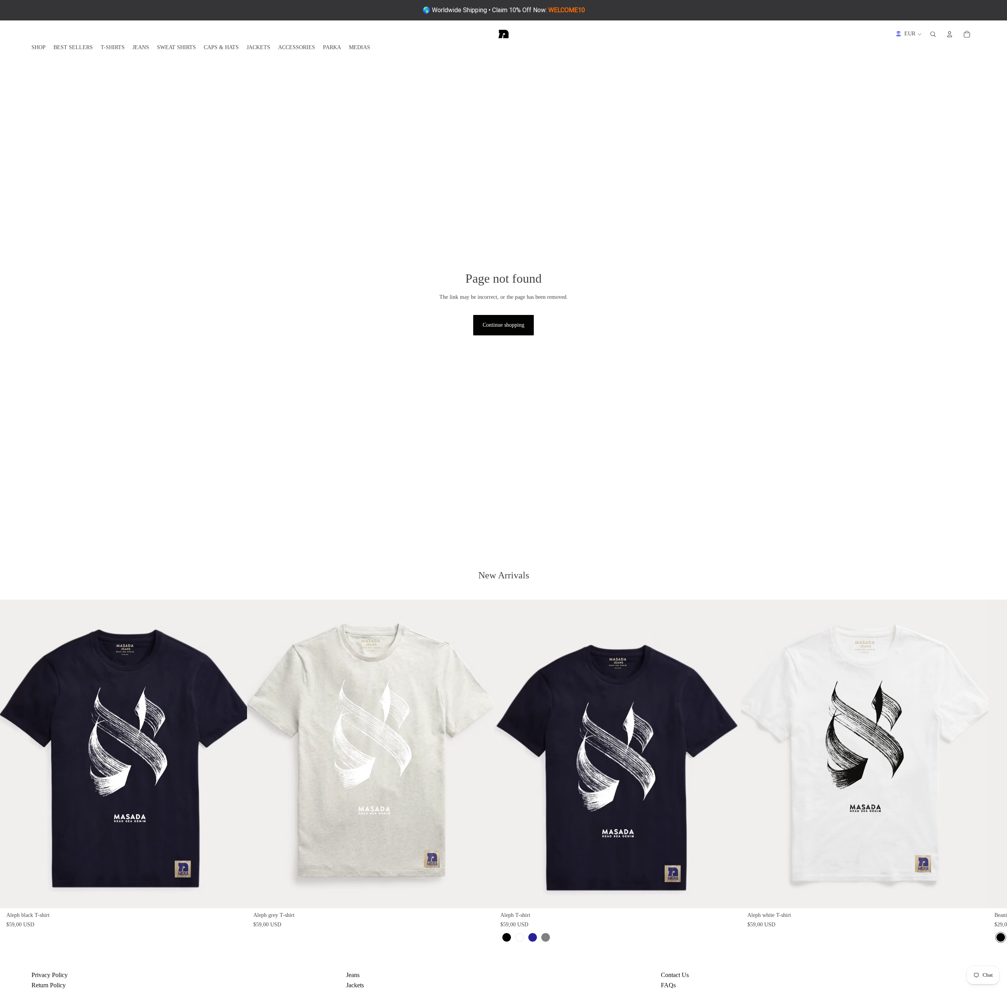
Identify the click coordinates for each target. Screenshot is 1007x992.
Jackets (355, 985)
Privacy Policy (49, 975)
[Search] (933, 34)
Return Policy (48, 985)
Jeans (353, 975)
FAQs (668, 985)
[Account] (949, 34)
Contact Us (675, 975)
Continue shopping (503, 325)
